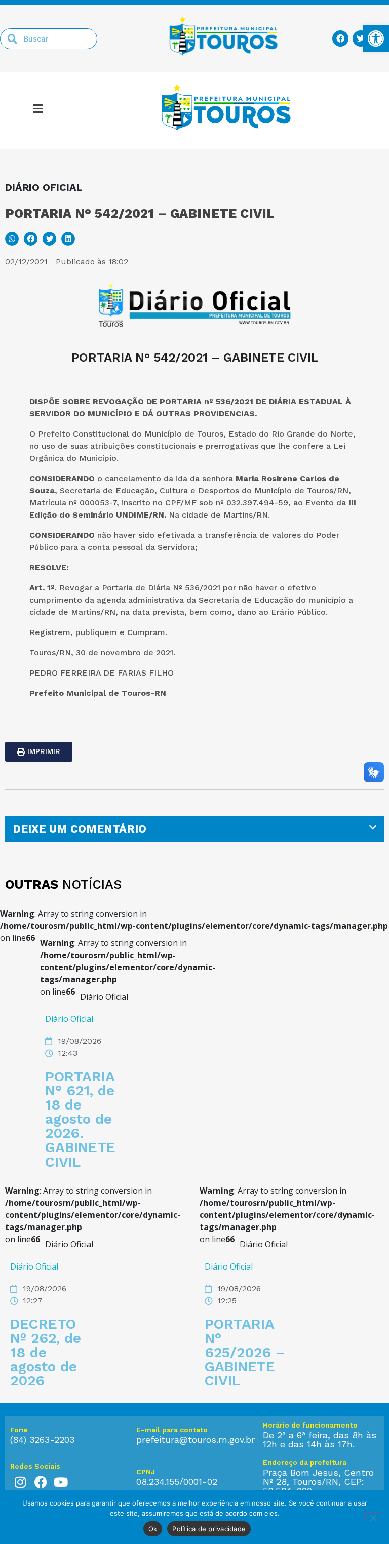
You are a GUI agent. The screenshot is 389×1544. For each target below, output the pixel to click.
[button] (12, 239)
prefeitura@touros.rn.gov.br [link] (195, 1439)
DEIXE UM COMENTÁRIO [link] (79, 828)
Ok (153, 1529)
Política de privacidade (209, 1529)
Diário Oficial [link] (69, 1018)
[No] (372, 1516)
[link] (376, 38)
